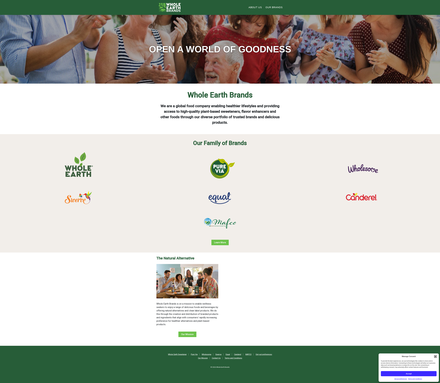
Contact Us (216, 358)
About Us (255, 7)
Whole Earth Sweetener (177, 354)
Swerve (218, 354)
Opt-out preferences (400, 379)
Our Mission (187, 334)
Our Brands (274, 7)
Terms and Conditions (415, 379)
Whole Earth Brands (223, 367)
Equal (228, 354)
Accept (409, 374)
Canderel (237, 354)
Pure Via (194, 354)
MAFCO (248, 354)
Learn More (220, 242)
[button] (435, 356)
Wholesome (206, 354)
